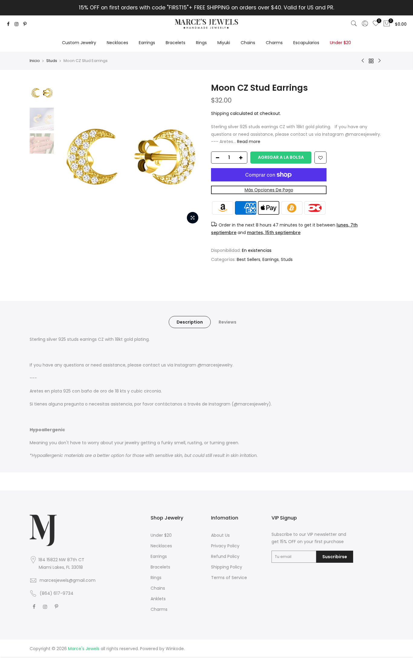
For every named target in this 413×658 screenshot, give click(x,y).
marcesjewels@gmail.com (68, 580)
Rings (201, 43)
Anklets (158, 599)
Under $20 (340, 43)
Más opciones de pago (269, 190)
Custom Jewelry (79, 43)
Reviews (227, 322)
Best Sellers (248, 259)
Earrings (147, 43)
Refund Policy (225, 556)
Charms (274, 43)
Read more (248, 141)
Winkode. (175, 649)
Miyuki (223, 43)
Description (190, 322)
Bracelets (175, 43)
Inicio (35, 61)
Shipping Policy (226, 567)
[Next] (191, 154)
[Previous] (67, 154)
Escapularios (306, 43)
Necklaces (117, 43)
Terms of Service (229, 578)
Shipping (220, 113)
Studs (51, 61)
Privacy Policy (225, 546)
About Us (220, 535)
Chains (248, 43)
